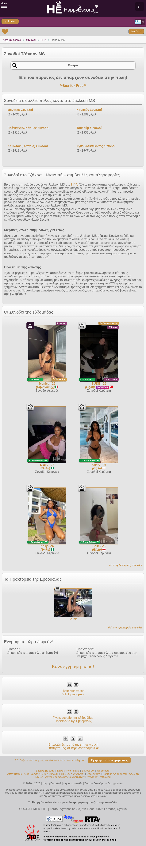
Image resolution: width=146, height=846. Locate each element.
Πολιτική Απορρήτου (114, 773)
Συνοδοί (31, 39)
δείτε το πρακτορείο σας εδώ (125, 627)
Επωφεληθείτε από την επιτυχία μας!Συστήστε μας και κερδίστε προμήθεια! (73, 746)
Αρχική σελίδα (12, 39)
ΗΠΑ (43, 39)
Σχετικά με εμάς (45, 770)
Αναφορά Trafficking (99, 776)
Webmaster (103, 770)
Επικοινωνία (63, 770)
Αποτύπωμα (14, 773)
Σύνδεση (136, 31)
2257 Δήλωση (50, 773)
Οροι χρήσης (32, 773)
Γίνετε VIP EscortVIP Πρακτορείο (73, 692)
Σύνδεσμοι (88, 770)
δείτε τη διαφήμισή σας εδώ (125, 565)
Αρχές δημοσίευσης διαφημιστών (65, 776)
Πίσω (11, 21)
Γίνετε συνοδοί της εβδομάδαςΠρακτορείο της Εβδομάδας (73, 719)
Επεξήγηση (94, 773)
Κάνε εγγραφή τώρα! (73, 666)
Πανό (76, 770)
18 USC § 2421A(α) (72, 773)
